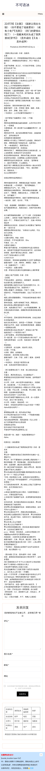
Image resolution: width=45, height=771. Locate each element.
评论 (6, 621)
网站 (6, 676)
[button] (41, 754)
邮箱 (6, 665)
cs (34, 47)
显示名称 (8, 654)
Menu (40, 14)
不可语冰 (23, 5)
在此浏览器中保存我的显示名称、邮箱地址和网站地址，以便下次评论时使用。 (23, 687)
